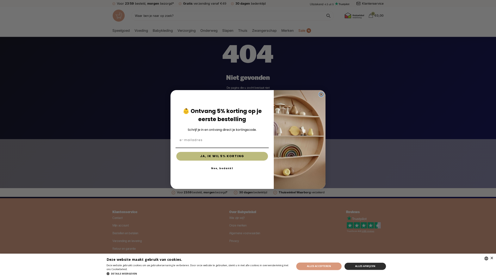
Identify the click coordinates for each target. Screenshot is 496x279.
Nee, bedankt (222, 168)
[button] (198, 273)
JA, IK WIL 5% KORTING (222, 156)
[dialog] (248, 266)
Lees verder (135, 269)
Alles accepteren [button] (319, 266)
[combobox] (486, 258)
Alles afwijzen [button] (365, 266)
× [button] (491, 258)
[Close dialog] (321, 94)
